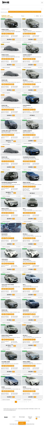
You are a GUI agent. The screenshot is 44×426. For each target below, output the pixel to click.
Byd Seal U (17, 11)
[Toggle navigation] (42, 2)
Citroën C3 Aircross (24, 11)
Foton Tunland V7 (38, 11)
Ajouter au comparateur (6, 42)
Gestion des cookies (30, 418)
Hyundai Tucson (11, 11)
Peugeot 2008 (30, 11)
